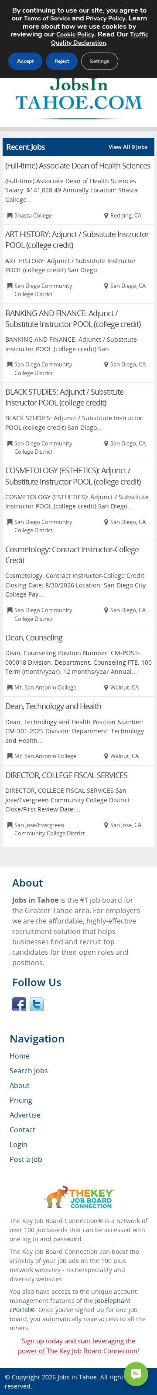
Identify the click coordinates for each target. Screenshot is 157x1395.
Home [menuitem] (20, 1056)
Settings (99, 61)
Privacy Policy (105, 18)
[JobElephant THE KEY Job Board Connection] (78, 1190)
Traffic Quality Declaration (99, 38)
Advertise (25, 1115)
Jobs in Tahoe (77, 1377)
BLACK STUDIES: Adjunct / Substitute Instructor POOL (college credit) (64, 397)
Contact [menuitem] (22, 1129)
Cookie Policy (75, 34)
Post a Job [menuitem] (26, 1159)
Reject (62, 61)
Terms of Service (47, 18)
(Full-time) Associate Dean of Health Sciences (77, 165)
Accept (25, 61)
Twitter (37, 1004)
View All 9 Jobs (128, 147)
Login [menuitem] (18, 1144)
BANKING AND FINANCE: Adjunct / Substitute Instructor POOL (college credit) (72, 318)
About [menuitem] (20, 1085)
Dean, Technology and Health (53, 706)
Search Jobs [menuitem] (29, 1070)
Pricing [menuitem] (21, 1100)
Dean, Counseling (33, 637)
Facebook (19, 1004)
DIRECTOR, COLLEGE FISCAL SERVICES (66, 775)
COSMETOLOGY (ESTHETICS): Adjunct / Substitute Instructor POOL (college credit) (72, 475)
